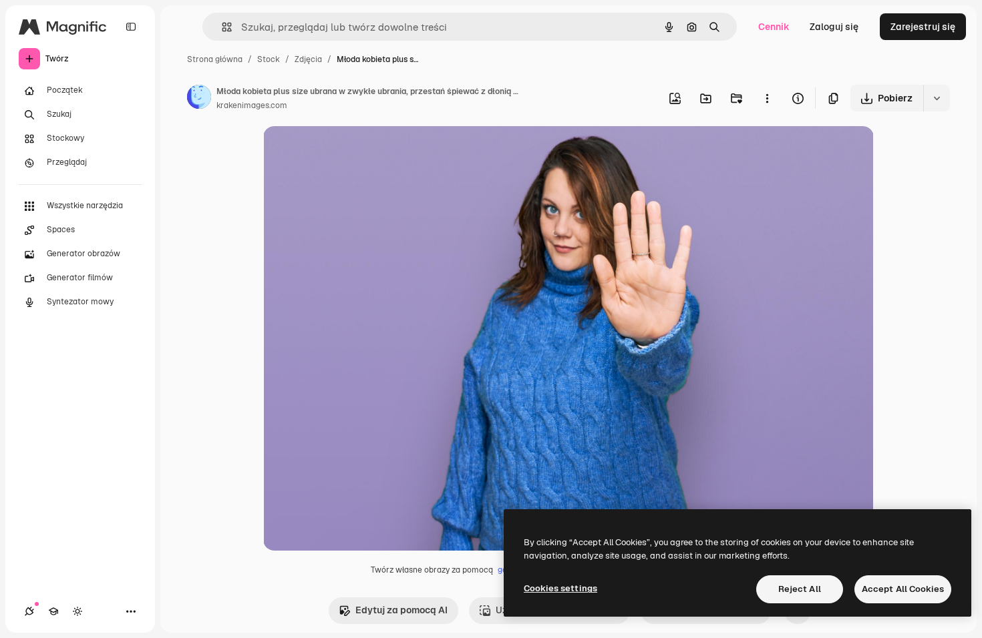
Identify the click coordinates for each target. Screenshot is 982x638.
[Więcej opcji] (767, 98)
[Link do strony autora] (199, 99)
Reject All (799, 589)
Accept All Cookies (903, 589)
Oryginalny (355, 151)
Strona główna (214, 59)
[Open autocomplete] (221, 27)
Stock (268, 59)
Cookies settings (560, 588)
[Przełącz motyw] (77, 611)
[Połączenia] (29, 611)
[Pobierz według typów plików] (936, 98)
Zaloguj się (834, 27)
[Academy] (53, 611)
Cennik (774, 27)
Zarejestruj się (922, 27)
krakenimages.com (251, 105)
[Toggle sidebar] (131, 26)
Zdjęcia (308, 59)
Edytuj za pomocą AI (401, 610)
